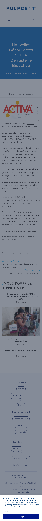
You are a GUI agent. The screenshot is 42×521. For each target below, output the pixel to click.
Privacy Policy (7, 511)
